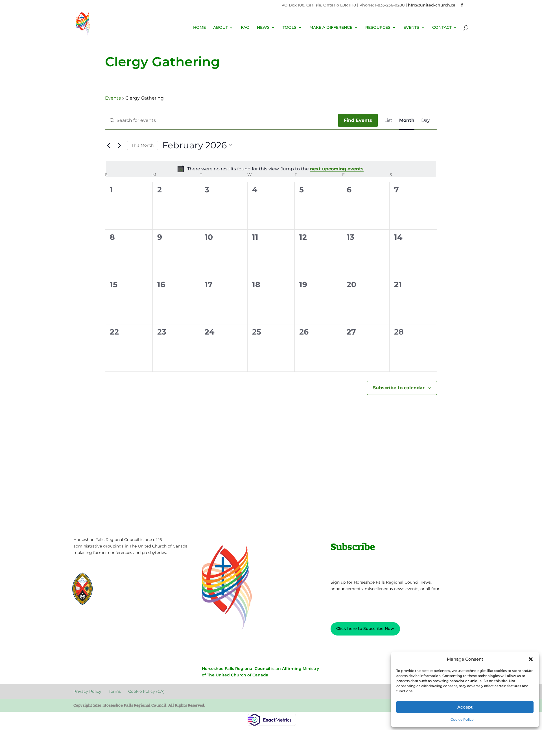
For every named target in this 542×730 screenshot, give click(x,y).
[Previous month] (108, 145)
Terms (118, 621)
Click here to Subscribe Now (365, 628)
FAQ (245, 27)
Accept (465, 707)
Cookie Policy (462, 719)
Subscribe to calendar (399, 387)
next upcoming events (337, 168)
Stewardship (116, 595)
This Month (143, 145)
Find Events (358, 120)
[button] (531, 659)
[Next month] (119, 145)
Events (113, 98)
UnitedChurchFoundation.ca (130, 585)
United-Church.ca (121, 580)
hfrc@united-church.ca (432, 5)
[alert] (271, 169)
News (263, 27)
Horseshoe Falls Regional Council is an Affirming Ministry (260, 668)
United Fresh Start (121, 600)
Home (199, 27)
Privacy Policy (91, 621)
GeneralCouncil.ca (121, 590)
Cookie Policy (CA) (148, 621)
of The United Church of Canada (235, 675)
